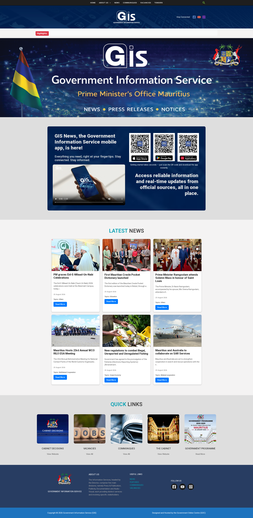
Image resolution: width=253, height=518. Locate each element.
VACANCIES (145, 3)
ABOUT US (103, 3)
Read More (60, 304)
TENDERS (158, 3)
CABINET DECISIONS (53, 448)
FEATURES (134, 482)
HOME (93, 3)
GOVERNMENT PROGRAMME (200, 448)
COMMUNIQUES (130, 3)
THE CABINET (163, 448)
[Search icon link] (204, 2)
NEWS (117, 3)
